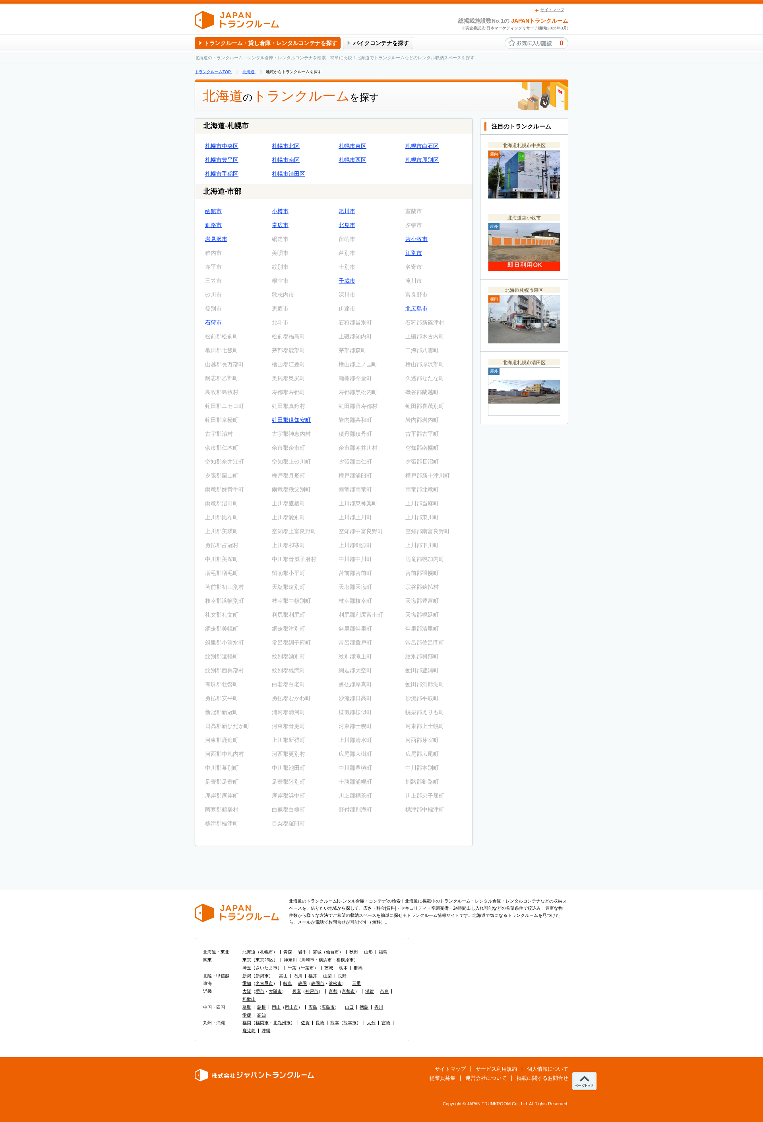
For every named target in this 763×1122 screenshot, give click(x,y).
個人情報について (547, 1069)
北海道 (249, 951)
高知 (261, 1015)
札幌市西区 (352, 160)
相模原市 (345, 959)
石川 (298, 975)
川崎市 (307, 959)
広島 (312, 1007)
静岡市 (317, 983)
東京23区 (264, 959)
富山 (283, 975)
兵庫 (296, 991)
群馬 (358, 967)
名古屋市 (264, 983)
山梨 (327, 975)
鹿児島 (249, 1030)
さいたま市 (266, 967)
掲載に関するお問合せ (542, 1078)
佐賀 (305, 1022)
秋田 (353, 951)
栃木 (343, 967)
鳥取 (246, 1007)
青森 (287, 951)
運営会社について (486, 1078)
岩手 (302, 951)
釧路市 (213, 225)
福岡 (246, 1022)
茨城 (328, 967)
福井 (312, 975)
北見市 (347, 225)
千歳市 (347, 281)
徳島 (364, 1007)
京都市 (348, 991)
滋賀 (369, 991)
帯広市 (280, 225)
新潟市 (262, 975)
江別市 (413, 253)
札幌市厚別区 (422, 160)
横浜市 (325, 959)
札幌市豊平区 (221, 160)
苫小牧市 (416, 239)
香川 (378, 1007)
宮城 (317, 951)
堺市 (260, 991)
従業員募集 (442, 1078)
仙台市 (332, 951)
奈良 (384, 991)
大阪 (246, 991)
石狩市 (213, 322)
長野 (342, 975)
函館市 (213, 211)
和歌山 (249, 999)
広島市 (328, 1007)
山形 (368, 951)
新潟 (246, 975)
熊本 (334, 1022)
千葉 (292, 967)
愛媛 (246, 1015)
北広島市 (416, 308)
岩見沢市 (216, 239)
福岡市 (262, 1022)
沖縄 (265, 1030)
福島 (383, 951)
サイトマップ (552, 10)
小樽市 (280, 211)
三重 (356, 983)
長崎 (320, 1022)
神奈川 (290, 959)
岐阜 (287, 983)
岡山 (276, 1007)
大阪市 (275, 991)
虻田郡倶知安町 (291, 420)
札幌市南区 (286, 160)
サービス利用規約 (496, 1069)
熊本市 (349, 1022)
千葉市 (307, 967)
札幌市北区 (286, 146)
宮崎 (386, 1022)
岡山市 (291, 1007)
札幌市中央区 (221, 146)
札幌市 (266, 951)
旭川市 (347, 211)
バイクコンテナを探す (381, 43)
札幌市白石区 (422, 146)
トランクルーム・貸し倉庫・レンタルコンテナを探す (270, 43)
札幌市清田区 (288, 174)
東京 (246, 959)
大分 (371, 1022)
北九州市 (281, 1022)
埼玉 (246, 967)
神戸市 (311, 991)
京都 (333, 991)
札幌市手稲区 (221, 174)
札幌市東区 (352, 146)
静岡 (302, 983)
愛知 (246, 983)
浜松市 (335, 983)
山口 (349, 1007)
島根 (261, 1007)
